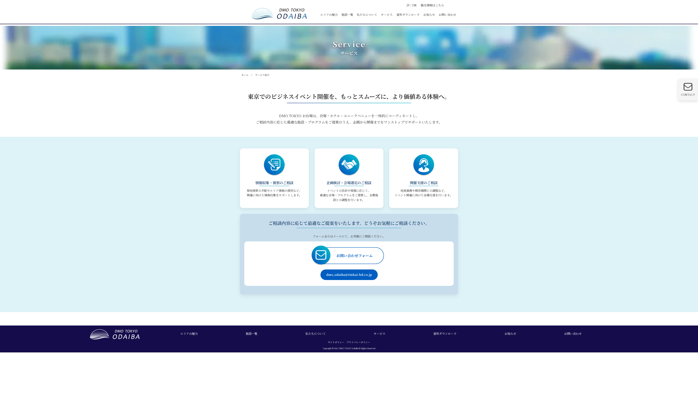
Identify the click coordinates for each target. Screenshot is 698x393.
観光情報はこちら (432, 5)
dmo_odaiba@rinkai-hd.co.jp (349, 275)
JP (408, 5)
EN (414, 5)
